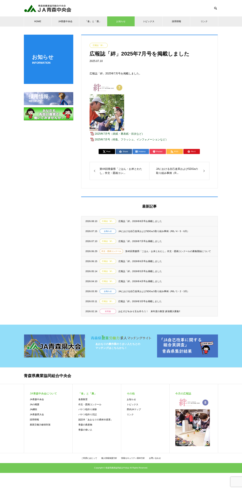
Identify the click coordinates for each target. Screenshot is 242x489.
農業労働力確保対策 (40, 424)
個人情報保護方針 (109, 458)
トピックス (148, 21)
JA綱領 (33, 409)
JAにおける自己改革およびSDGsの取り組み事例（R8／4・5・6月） (153, 231)
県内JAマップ (134, 409)
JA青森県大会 (37, 414)
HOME (37, 21)
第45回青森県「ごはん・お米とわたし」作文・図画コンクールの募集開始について (168, 251)
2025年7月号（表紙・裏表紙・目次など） (119, 133)
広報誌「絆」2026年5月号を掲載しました (140, 271)
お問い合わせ (155, 458)
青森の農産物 (85, 424)
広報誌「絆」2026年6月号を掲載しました (140, 261)
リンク (204, 21)
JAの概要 (34, 404)
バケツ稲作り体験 (87, 409)
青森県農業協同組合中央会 (47, 376)
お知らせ (120, 21)
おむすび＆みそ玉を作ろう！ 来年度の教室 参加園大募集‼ (149, 311)
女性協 (108, 311)
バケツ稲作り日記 (87, 414)
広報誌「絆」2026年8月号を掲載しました (140, 221)
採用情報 (176, 21)
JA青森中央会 (65, 21)
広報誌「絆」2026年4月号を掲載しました (140, 281)
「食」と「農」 (93, 21)
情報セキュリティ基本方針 (133, 458)
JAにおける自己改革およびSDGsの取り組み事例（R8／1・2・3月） (153, 291)
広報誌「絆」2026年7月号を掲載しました (140, 241)
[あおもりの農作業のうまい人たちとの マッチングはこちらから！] (121, 339)
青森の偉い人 (85, 429)
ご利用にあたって (89, 458)
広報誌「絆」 (99, 45)
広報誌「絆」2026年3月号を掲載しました (140, 301)
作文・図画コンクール (111, 251)
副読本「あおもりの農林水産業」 (95, 419)
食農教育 (83, 399)
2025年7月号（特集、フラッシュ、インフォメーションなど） (131, 139)
